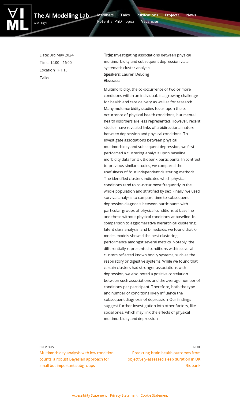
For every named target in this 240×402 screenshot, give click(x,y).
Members (105, 15)
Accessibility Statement (89, 395)
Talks (125, 15)
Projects (172, 15)
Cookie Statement (154, 395)
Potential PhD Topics (116, 21)
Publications (147, 15)
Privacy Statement (124, 395)
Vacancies (150, 21)
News (191, 15)
